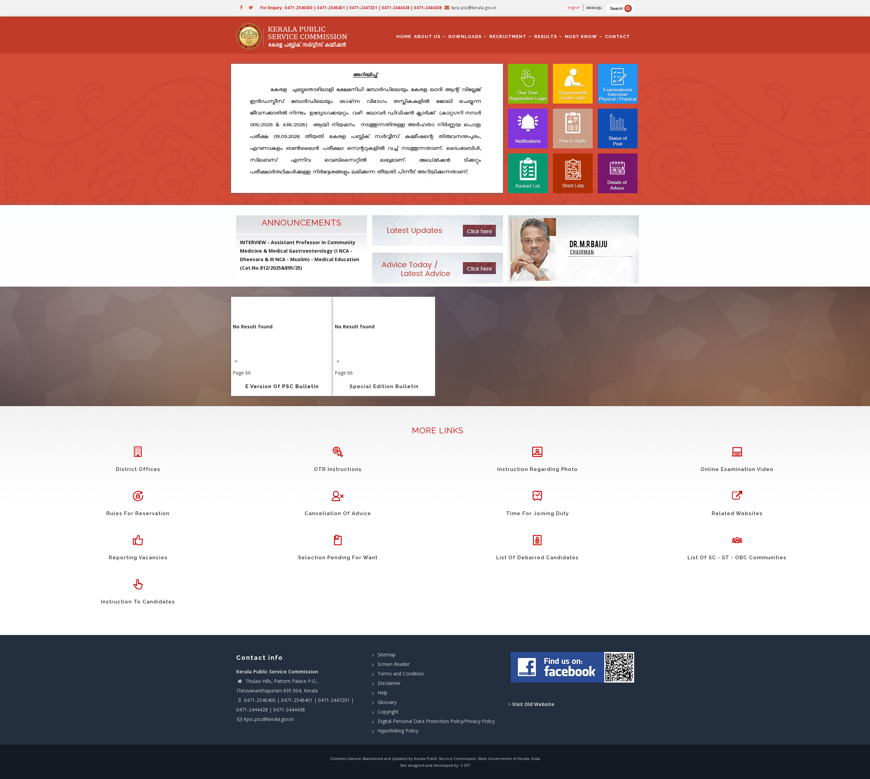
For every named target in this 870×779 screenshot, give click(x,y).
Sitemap (387, 654)
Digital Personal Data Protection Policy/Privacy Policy (436, 721)
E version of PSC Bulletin (282, 386)
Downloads (465, 36)
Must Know (581, 36)
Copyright (388, 711)
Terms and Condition (401, 673)
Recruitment (508, 36)
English (574, 7)
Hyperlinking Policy (398, 730)
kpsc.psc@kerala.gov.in (269, 719)
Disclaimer (389, 683)
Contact (617, 36)
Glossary (387, 702)
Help (382, 692)
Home (403, 36)
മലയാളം (594, 7)
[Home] (294, 35)
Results (546, 36)
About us (428, 36)
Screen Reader (394, 664)
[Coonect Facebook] (573, 670)
